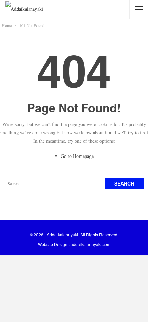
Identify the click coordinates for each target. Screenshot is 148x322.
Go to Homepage (76, 156)
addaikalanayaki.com (90, 244)
